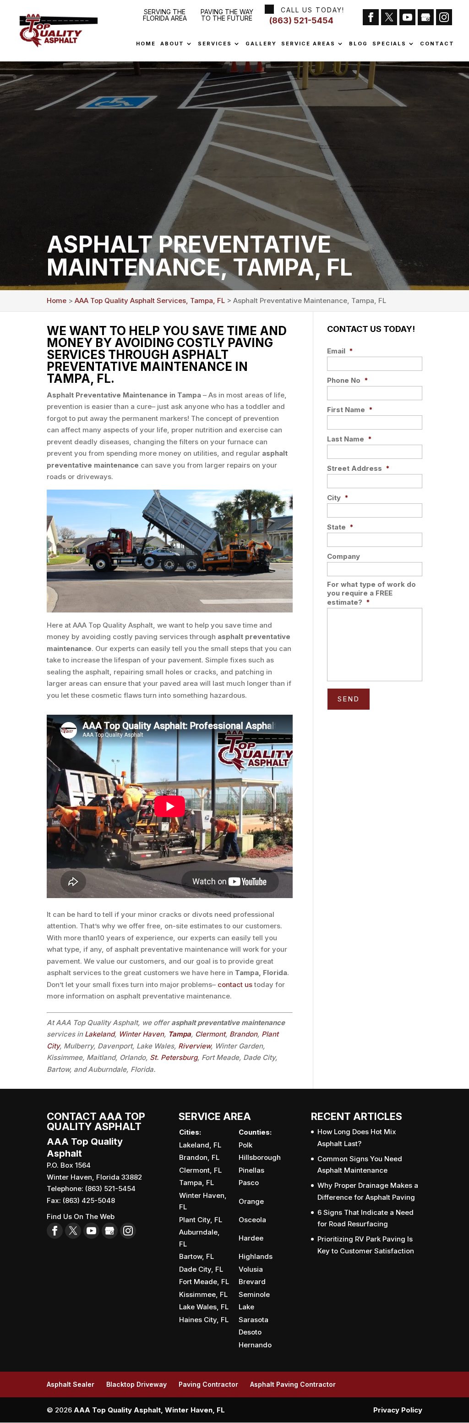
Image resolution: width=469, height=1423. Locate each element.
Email (340, 351)
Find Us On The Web (81, 1216)
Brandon (243, 1034)
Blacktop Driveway (136, 1384)
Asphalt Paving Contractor (293, 1384)
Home (146, 44)
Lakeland (100, 1034)
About (172, 44)
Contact (437, 44)
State (340, 527)
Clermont (210, 1034)
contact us (235, 984)
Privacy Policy (397, 1410)
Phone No (347, 380)
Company (343, 556)
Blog (358, 44)
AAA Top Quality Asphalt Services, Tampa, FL (150, 300)
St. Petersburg (173, 1057)
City (338, 497)
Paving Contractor (208, 1384)
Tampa (179, 1034)
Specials (389, 44)
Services (215, 44)
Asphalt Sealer (70, 1384)
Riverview (194, 1046)
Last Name (349, 439)
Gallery (261, 44)
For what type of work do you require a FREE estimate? (371, 593)
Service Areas (308, 44)
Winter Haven (141, 1034)
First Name (350, 409)
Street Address (358, 468)
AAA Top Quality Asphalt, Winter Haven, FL (149, 1410)
